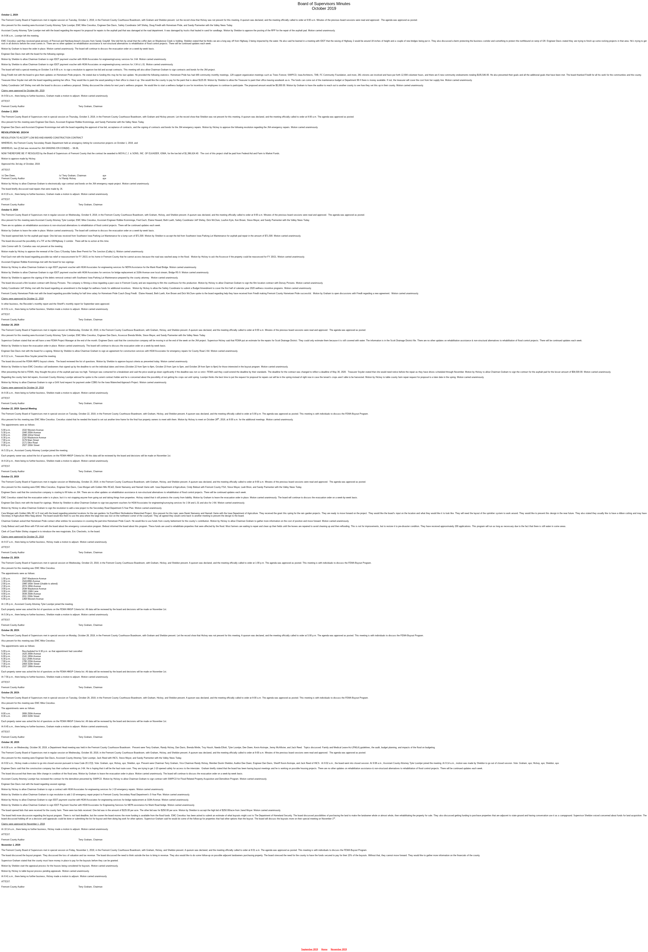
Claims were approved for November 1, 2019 (23, 824)
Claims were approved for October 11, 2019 (22, 298)
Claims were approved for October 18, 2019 (22, 387)
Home (324, 949)
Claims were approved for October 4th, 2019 (22, 90)
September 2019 (309, 949)
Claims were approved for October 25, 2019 (22, 536)
